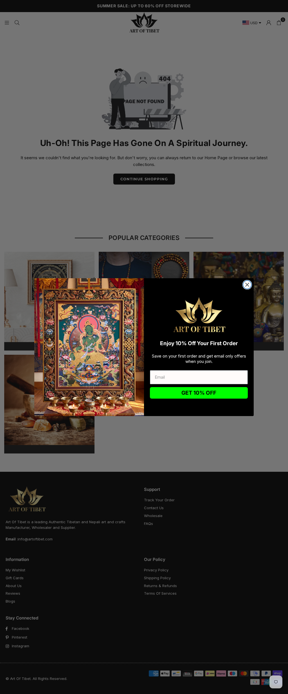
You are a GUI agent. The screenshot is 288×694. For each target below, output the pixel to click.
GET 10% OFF (198, 393)
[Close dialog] (247, 284)
